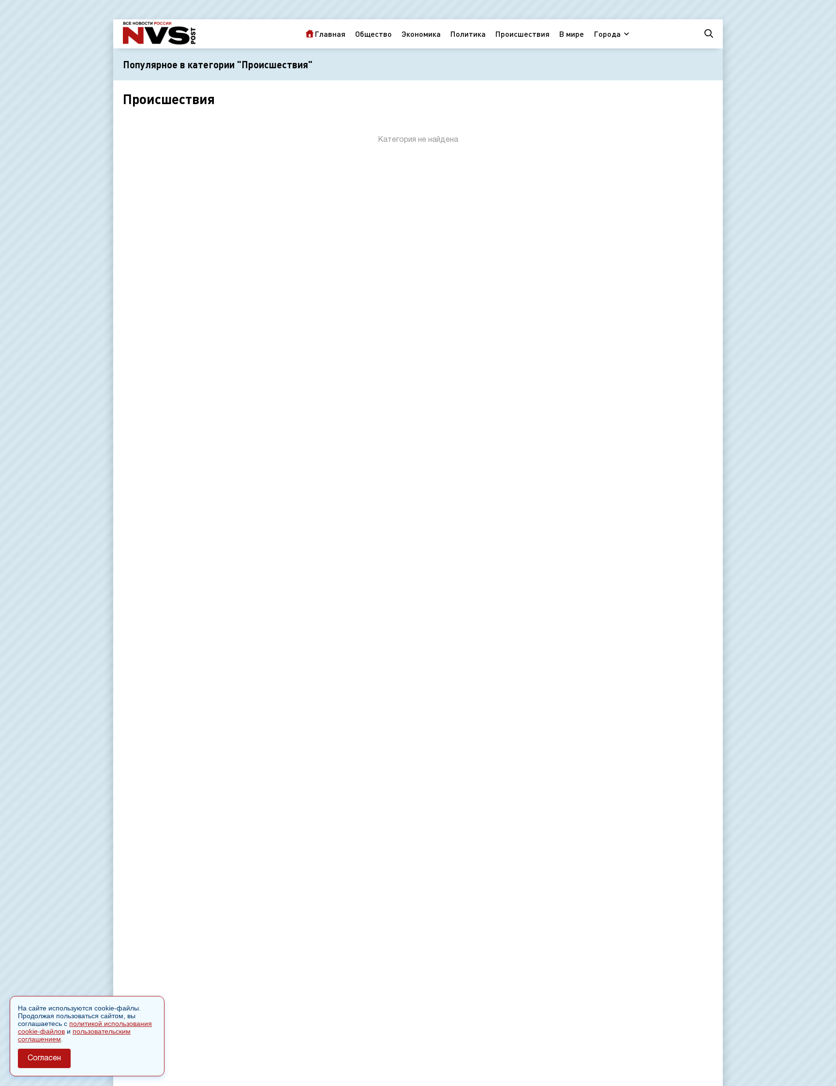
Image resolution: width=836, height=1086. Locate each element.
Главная (329, 33)
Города (607, 33)
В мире (571, 33)
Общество (373, 33)
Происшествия (522, 33)
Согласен (44, 1058)
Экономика (421, 33)
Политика (468, 33)
